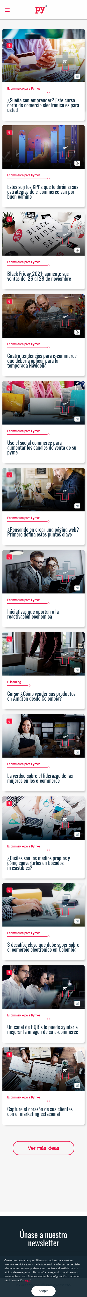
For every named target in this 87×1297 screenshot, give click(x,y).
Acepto (43, 1291)
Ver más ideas (43, 1148)
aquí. (27, 1280)
